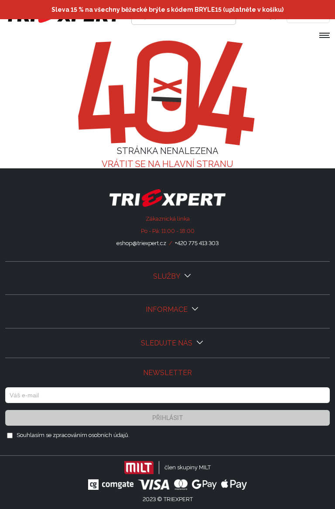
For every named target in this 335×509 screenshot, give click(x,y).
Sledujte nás (167, 343)
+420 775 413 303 (197, 243)
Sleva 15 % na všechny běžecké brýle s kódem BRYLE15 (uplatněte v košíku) (167, 9)
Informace (167, 309)
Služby (167, 276)
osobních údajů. (109, 435)
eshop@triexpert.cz (141, 243)
